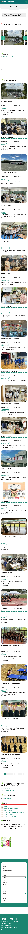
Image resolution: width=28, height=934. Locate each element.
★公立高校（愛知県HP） (7, 788)
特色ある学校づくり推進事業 (7, 870)
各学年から (4, 877)
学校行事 (4, 875)
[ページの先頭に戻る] (26, 932)
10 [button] (19, 774)
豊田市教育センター (9, 810)
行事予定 (4, 893)
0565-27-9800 (7, 923)
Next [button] (25, 38)
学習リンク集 (5, 886)
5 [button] (12, 774)
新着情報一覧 (5, 889)
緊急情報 (4, 891)
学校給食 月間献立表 (9, 814)
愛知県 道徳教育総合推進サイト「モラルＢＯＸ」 (15, 812)
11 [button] (21, 774)
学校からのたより (5, 882)
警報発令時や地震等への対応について (12, 798)
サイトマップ (5, 929)
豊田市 (5, 807)
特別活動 (4, 880)
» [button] (23, 774)
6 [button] (14, 774)
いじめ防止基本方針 (6, 872)
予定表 (4, 900)
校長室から (5, 114)
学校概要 (4, 866)
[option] (14, 38)
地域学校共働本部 (5, 895)
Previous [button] (3, 38)
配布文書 (4, 898)
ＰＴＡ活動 (4, 884)
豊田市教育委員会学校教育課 (11, 808)
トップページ (5, 864)
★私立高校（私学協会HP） (7, 790)
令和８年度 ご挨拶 (8, 56)
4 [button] (10, 774)
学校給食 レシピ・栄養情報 (11, 816)
